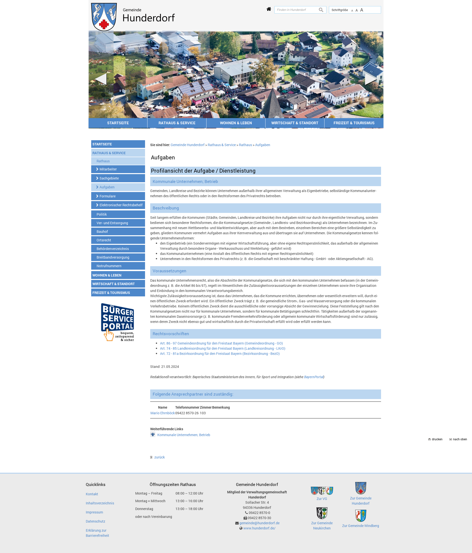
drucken (437, 439)
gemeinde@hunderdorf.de (259, 523)
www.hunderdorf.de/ (259, 528)
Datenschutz (95, 521)
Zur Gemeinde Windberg (360, 525)
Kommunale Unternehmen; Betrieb (183, 434)
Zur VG (322, 498)
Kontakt (92, 494)
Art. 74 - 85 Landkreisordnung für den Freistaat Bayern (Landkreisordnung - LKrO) (222, 348)
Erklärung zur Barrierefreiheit (97, 533)
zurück (158, 457)
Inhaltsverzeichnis (100, 503)
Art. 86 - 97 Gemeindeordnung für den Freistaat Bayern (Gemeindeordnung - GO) (221, 343)
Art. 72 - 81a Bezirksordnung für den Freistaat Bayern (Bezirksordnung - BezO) (220, 353)
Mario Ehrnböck (162, 413)
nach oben (460, 439)
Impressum (94, 512)
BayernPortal (313, 376)
